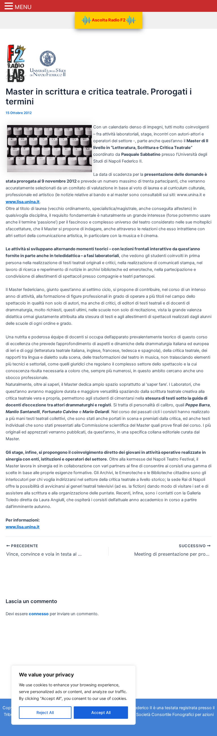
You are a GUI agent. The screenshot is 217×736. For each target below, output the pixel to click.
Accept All (100, 712)
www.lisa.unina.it (23, 201)
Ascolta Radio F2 (108, 20)
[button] (10, 6)
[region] (73, 695)
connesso (39, 613)
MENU (23, 7)
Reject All (45, 712)
